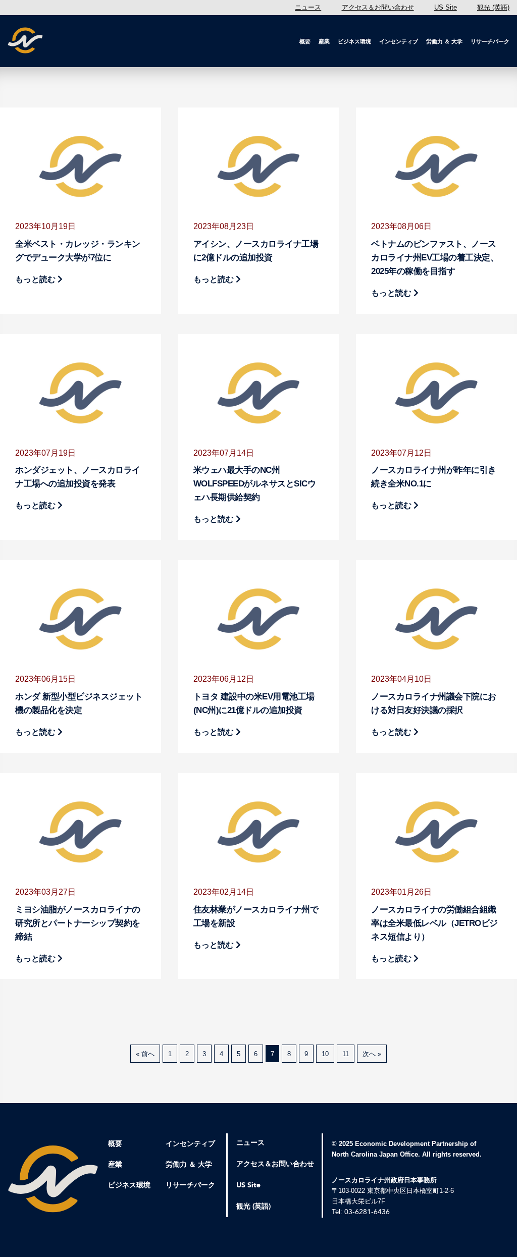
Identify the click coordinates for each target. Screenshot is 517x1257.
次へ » (372, 1054)
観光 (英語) (493, 7)
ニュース (308, 7)
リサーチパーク (490, 41)
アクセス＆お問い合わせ (378, 7)
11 (345, 1054)
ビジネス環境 (354, 41)
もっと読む (36, 279)
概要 (305, 41)
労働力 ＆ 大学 (444, 41)
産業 (324, 41)
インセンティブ (398, 41)
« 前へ (145, 1054)
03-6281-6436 (367, 1212)
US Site (445, 7)
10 (325, 1054)
